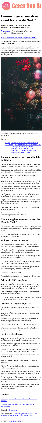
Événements (13, 410)
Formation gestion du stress (23, 414)
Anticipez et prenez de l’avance (21, 147)
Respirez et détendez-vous (19, 152)
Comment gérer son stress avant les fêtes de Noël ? (23, 145)
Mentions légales (12, 421)
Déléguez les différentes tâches (21, 148)
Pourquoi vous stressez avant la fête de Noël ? (21, 143)
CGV (21, 421)
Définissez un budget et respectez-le (22, 150)
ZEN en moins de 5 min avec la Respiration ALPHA (19, 38)
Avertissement (5, 31)
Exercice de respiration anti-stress (21, 415)
